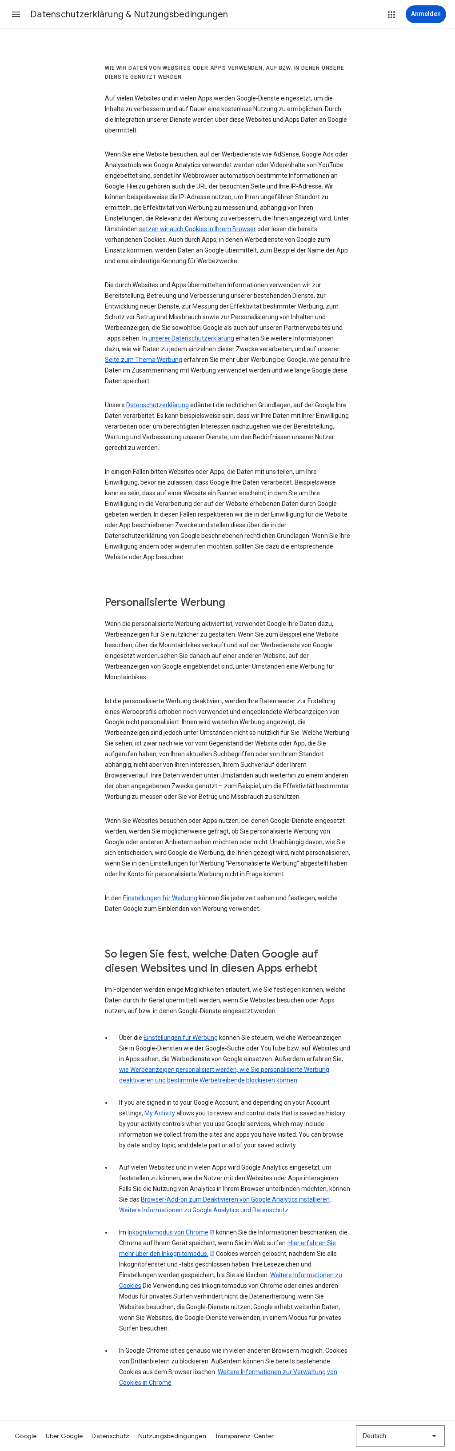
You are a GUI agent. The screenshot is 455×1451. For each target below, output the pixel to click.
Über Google (64, 1436)
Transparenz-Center (244, 1436)
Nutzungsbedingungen (172, 1436)
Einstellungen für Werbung (160, 898)
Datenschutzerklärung (157, 405)
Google (26, 1436)
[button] (16, 14)
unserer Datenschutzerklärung (191, 338)
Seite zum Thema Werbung (143, 359)
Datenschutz (110, 1436)
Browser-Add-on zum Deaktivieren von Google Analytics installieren (235, 1199)
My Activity (159, 1113)
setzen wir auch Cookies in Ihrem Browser (197, 228)
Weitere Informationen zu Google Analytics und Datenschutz (203, 1210)
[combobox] (400, 1436)
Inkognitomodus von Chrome (168, 1232)
